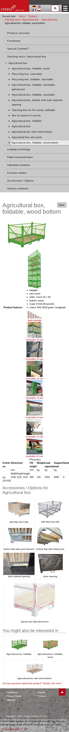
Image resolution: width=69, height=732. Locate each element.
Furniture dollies (16, 172)
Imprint (41, 692)
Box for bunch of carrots (26, 115)
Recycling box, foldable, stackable (32, 79)
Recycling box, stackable (27, 74)
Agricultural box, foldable (27, 121)
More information (11, 729)
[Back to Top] (62, 691)
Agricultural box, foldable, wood (30, 68)
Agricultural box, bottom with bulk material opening (37, 102)
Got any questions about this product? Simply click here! (31, 683)
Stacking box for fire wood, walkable (33, 110)
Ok (26, 729)
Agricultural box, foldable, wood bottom (35, 142)
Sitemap (10, 700)
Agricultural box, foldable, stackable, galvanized (34, 87)
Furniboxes (14, 40)
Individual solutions (18, 165)
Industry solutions (18, 188)
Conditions (11, 692)
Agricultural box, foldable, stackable (33, 94)
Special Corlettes (18, 48)
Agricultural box (49, 19)
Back (62, 205)
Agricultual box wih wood (27, 137)
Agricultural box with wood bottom (32, 131)
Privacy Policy (14, 696)
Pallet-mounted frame (20, 157)
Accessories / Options (20, 180)
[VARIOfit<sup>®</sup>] (14, 6)
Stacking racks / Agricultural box (22, 19)
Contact (42, 696)
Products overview (18, 33)
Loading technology (18, 149)
